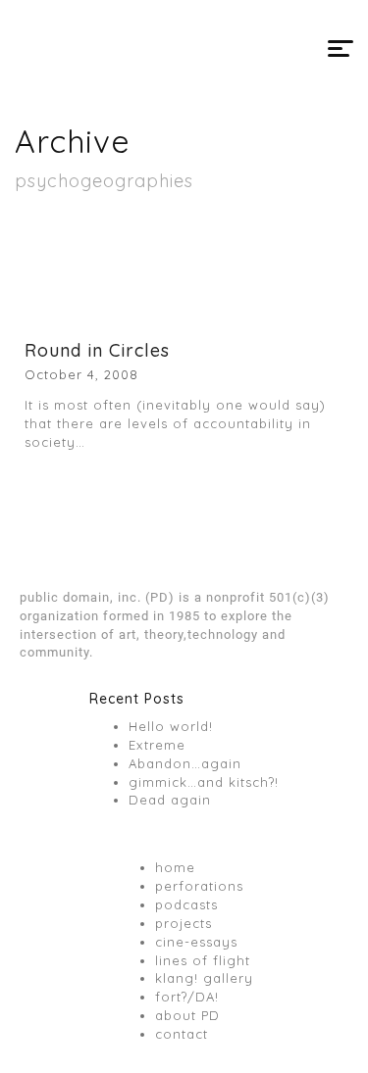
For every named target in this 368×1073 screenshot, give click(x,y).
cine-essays (196, 942)
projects (183, 923)
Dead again (170, 799)
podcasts (186, 904)
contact (181, 1034)
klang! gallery (204, 978)
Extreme (157, 745)
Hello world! (171, 726)
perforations (199, 886)
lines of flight (202, 960)
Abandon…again (185, 763)
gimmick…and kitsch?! (204, 782)
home (175, 867)
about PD (187, 1015)
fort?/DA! (187, 996)
